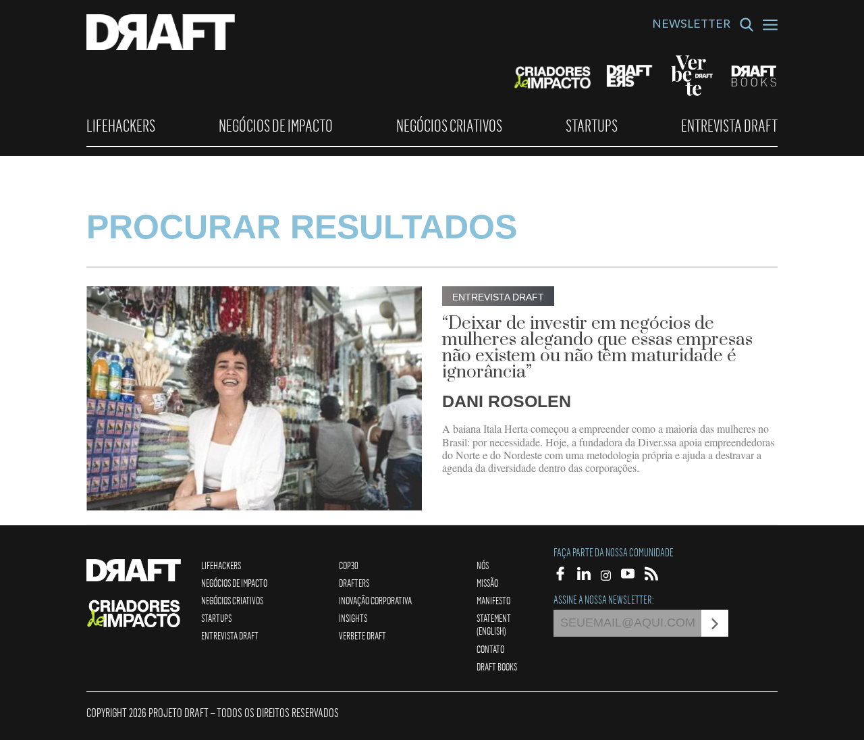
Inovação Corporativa (375, 600)
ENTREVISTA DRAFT (729, 125)
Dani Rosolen (506, 401)
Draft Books (497, 666)
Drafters (354, 583)
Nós (483, 565)
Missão (487, 583)
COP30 (348, 565)
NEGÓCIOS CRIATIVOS (449, 125)
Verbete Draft (362, 635)
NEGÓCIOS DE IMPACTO (276, 125)
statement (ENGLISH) (494, 624)
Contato (490, 649)
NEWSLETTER (691, 25)
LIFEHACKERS (120, 125)
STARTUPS (592, 125)
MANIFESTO (493, 600)
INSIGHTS (353, 618)
